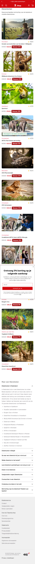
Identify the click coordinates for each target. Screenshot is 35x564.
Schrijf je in (17, 288)
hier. (20, 294)
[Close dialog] (33, 267)
